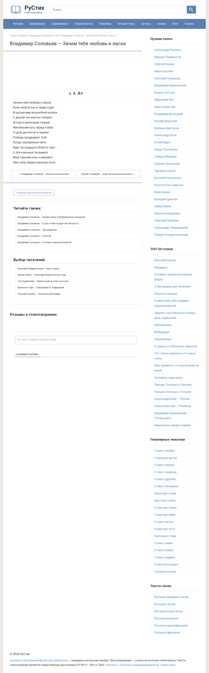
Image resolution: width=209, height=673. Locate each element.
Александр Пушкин (167, 50)
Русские (18, 23)
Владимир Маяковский (170, 85)
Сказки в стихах (165, 571)
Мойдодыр (161, 332)
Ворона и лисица (165, 293)
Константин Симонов (168, 185)
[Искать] (191, 10)
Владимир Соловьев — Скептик (34, 236)
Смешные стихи (165, 536)
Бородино (161, 267)
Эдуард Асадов (164, 170)
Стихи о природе (165, 472)
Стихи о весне (163, 521)
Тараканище (162, 339)
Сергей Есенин (164, 64)
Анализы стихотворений (25, 660)
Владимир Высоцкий (168, 114)
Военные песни (164, 604)
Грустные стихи (165, 500)
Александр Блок (165, 135)
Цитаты (146, 23)
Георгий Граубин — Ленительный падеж (39, 294)
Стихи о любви (164, 450)
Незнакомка (162, 325)
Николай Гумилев (166, 220)
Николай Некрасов (167, 78)
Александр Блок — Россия (172, 399)
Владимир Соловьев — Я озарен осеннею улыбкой (44, 242)
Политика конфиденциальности (139, 664)
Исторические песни (168, 611)
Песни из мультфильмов (171, 625)
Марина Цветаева (166, 128)
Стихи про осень (165, 507)
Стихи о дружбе (165, 479)
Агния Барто (162, 142)
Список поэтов (84, 23)
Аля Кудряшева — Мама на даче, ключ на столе (43, 281)
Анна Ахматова (164, 106)
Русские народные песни (171, 597)
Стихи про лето (164, 529)
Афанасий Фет (164, 99)
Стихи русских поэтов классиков (33, 192)
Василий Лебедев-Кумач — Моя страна (38, 268)
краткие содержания (55, 660)
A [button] (70, 94)
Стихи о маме (163, 543)
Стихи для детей (165, 458)
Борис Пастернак (166, 149)
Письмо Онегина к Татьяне (172, 391)
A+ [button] (80, 93)
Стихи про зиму (164, 514)
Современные (59, 23)
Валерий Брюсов (165, 199)
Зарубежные (37, 23)
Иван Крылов (163, 71)
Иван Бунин (162, 192)
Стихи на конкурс (166, 564)
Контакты (112, 664)
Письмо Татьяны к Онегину (173, 384)
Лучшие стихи (126, 23)
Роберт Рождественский (171, 234)
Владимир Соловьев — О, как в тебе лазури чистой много (48, 223)
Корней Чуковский (167, 163)
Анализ (161, 23)
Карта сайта (168, 664)
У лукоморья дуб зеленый (172, 286)
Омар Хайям (162, 206)
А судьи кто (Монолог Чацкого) (175, 346)
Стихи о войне (164, 550)
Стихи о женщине (166, 486)
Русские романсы (166, 618)
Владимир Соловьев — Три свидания (37, 229)
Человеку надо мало (168, 377)
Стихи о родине (164, 557)
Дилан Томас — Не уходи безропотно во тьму (42, 274)
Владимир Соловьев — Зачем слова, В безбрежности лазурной (51, 217)
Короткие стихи (165, 493)
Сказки (189, 23)
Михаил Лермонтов (167, 57)
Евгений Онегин (165, 260)
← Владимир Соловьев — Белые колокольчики (44, 174)
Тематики (105, 23)
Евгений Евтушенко (167, 178)
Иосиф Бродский (165, 121)
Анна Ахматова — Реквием (172, 406)
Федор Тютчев (164, 92)
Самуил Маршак (165, 156)
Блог (175, 23)
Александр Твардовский (171, 227)
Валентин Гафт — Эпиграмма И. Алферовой (41, 287)
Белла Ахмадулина (167, 213)
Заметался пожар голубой (172, 425)
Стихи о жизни (164, 465)
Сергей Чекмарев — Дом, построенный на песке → (108, 174)
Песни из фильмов (167, 632)
